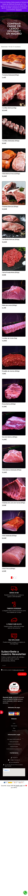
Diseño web (18, 785)
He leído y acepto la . (13, 670)
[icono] (25, 893)
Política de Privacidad (18, 670)
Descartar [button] (19, 10)
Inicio (12, 20)
